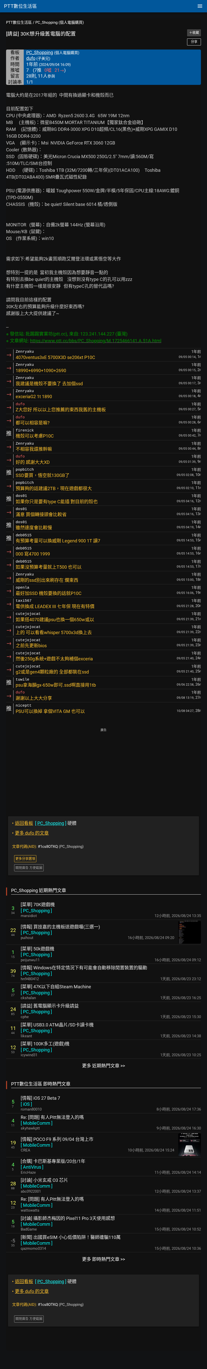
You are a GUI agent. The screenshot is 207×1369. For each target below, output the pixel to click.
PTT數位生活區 (19, 22)
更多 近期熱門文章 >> (103, 1065)
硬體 (44, 823)
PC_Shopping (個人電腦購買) (59, 22)
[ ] (36, 910)
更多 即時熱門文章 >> (103, 1259)
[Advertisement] (103, 768)
